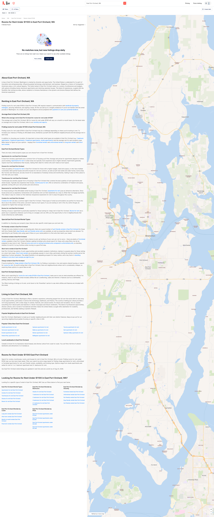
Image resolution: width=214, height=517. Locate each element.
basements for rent (54, 191)
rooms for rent (8, 265)
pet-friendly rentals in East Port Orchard (65, 229)
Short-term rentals (22, 253)
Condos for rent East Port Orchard (11, 393)
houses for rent (19, 169)
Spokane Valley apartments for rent (73, 332)
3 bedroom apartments (32, 140)
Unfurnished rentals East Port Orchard (74, 394)
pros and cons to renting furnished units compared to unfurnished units (50, 243)
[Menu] (207, 3)
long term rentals (70, 142)
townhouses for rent (41, 183)
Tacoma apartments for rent (71, 327)
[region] (150, 266)
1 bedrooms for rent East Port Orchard (43, 394)
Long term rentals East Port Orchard (12, 413)
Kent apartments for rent (70, 330)
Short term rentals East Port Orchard (12, 416)
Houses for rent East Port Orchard (11, 398)
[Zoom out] (211, 511)
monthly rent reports (40, 122)
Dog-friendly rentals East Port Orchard (74, 400)
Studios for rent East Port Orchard (42, 391)
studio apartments (47, 140)
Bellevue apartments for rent (40, 330)
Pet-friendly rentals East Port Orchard (74, 397)
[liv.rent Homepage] (6, 3)
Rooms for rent (74, 211)
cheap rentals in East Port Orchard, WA (27, 263)
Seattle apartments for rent (9, 327)
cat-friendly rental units (35, 231)
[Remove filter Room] (6, 13)
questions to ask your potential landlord (65, 109)
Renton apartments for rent (40, 332)
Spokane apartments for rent (40, 327)
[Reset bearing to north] (211, 514)
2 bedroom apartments (17, 140)
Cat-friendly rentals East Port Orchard (74, 403)
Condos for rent (7, 201)
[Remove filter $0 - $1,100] (15, 13)
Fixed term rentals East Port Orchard (12, 423)
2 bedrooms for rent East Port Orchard (43, 397)
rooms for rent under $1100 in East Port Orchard (34, 275)
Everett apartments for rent (9, 332)
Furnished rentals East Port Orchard (73, 391)
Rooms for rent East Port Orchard (11, 401)
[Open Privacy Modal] (14, 3)
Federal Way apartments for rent (10, 335)
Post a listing (197, 3)
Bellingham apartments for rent (41, 335)
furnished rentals (41, 142)
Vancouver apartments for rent (10, 330)
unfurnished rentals (56, 142)
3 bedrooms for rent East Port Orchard (43, 400)
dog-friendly (21, 231)
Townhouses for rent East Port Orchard (12, 395)
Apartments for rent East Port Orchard (12, 390)
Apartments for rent (17, 161)
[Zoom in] (211, 509)
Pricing (187, 3)
